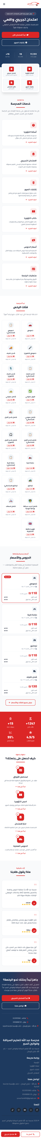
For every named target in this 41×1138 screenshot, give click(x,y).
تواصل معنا (19, 1005)
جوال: (19, 1022)
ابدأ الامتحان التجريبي (19, 998)
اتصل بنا (29, 1134)
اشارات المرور (34, 1069)
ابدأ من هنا (21, 787)
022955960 (26, 1090)
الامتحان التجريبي (33, 1073)
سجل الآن (19, 35)
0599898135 (27, 1094)
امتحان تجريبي (9, 1134)
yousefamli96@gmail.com (26, 1098)
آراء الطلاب (19, 42)
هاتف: (19, 1018)
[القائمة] (4, 4)
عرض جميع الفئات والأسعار (21, 702)
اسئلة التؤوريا (34, 1066)
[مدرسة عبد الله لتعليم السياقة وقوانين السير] (33, 4)
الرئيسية (36, 1062)
